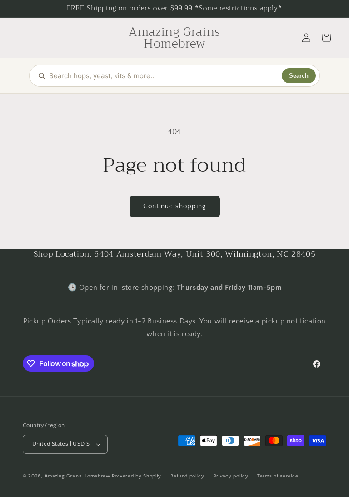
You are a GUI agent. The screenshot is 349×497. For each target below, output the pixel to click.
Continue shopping (174, 206)
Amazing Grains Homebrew (77, 476)
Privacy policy (231, 476)
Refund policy (187, 476)
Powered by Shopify (136, 476)
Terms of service (277, 476)
